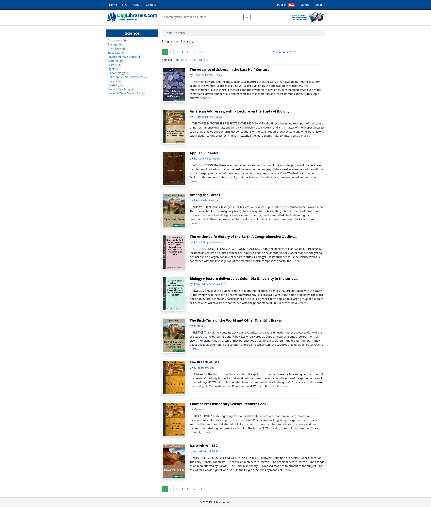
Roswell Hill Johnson (207, 158)
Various (199, 409)
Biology (112, 44)
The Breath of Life (205, 362)
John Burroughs (204, 367)
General (113, 61)
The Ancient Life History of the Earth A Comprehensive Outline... (243, 236)
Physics (112, 81)
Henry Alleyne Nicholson (209, 242)
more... (207, 98)
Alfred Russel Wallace (207, 451)
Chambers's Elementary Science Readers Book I (229, 404)
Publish (285, 5)
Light (111, 69)
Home (113, 5)
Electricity (114, 52)
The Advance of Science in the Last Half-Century (229, 69)
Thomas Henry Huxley (208, 75)
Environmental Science (122, 57)
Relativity (113, 85)
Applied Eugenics (204, 153)
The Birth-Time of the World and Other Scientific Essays (236, 320)
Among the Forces (205, 195)
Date (202, 60)
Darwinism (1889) (204, 445)
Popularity (180, 60)
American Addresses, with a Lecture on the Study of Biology (239, 111)
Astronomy (115, 40)
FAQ (124, 5)
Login (318, 5)
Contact (151, 5)
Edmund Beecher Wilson (209, 284)
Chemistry (114, 48)
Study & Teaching (119, 89)
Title (193, 60)
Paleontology (116, 73)
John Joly (199, 326)
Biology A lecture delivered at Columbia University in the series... (244, 278)
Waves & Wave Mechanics (124, 93)
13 (200, 52)
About (137, 5)
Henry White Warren (207, 200)
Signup (305, 5)
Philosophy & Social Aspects (125, 77)
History (112, 65)
